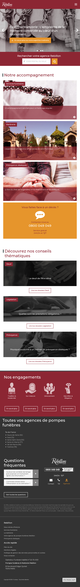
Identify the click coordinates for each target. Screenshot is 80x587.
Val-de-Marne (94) (14, 444)
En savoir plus (11, 409)
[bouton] (2, 30)
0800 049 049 (53, 469)
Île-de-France (10, 432)
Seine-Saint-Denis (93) (15, 440)
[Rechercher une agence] (54, 61)
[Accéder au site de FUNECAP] (69, 580)
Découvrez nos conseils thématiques (28, 253)
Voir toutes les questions (16, 495)
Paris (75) (10, 437)
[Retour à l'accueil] (6, 4)
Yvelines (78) (12, 447)
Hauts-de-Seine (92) (15, 435)
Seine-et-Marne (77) (15, 442)
